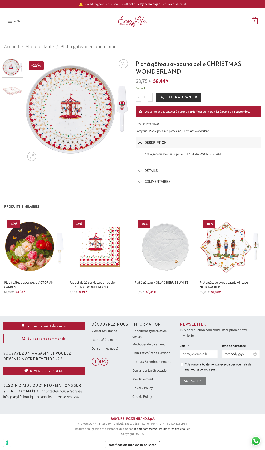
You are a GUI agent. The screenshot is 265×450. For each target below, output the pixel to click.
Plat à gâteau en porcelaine (88, 46)
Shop (31, 46)
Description (156, 142)
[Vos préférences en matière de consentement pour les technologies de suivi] (7, 443)
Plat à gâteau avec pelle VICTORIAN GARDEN (28, 284)
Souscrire (192, 380)
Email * (184, 346)
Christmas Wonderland (195, 131)
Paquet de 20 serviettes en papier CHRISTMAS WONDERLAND (92, 284)
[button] (15, 21)
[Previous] (33, 110)
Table (48, 46)
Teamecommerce (145, 429)
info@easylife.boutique (19, 396)
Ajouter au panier (178, 97)
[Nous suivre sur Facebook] (96, 362)
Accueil (11, 46)
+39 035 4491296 (67, 396)
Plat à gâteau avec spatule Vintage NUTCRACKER (224, 284)
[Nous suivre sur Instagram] (104, 362)
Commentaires (157, 181)
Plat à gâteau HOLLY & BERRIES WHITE (161, 282)
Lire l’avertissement (173, 4)
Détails (151, 170)
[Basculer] (140, 142)
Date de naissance (234, 346)
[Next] (122, 110)
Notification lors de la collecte (133, 445)
